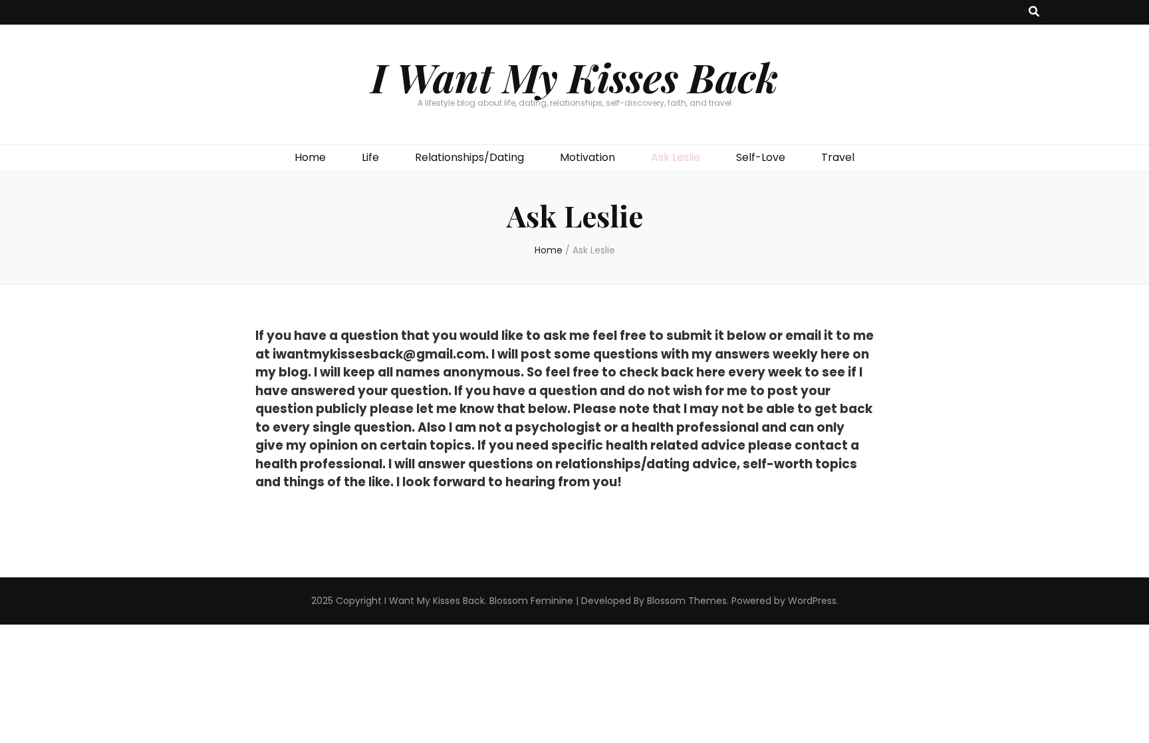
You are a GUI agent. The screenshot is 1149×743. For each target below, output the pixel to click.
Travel (837, 157)
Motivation (587, 157)
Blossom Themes (687, 600)
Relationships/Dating (469, 157)
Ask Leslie (675, 157)
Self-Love (760, 157)
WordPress (812, 600)
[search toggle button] (1034, 12)
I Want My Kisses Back (574, 76)
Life (370, 157)
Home (310, 157)
